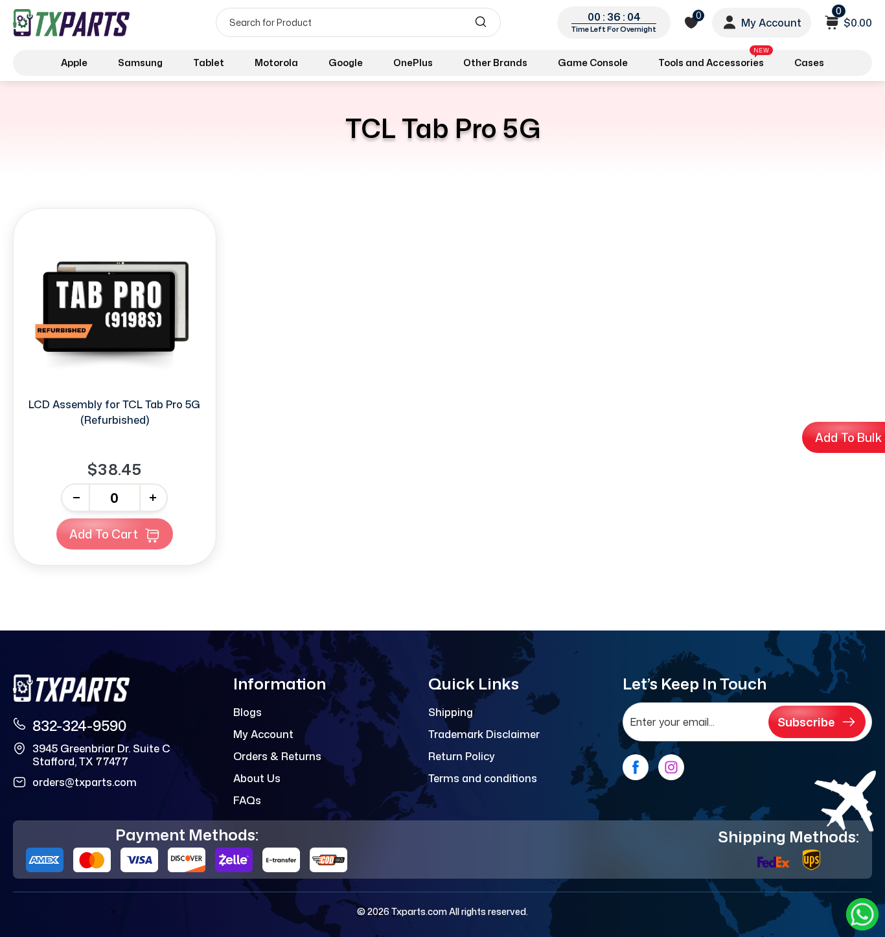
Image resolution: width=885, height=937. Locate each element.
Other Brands (495, 62)
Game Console (593, 62)
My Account (263, 734)
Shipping (450, 712)
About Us (257, 778)
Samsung (140, 62)
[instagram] (671, 767)
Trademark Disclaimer (484, 734)
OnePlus (413, 62)
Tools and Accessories (713, 60)
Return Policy (461, 756)
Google (345, 62)
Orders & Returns (277, 756)
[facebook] (636, 767)
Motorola (276, 62)
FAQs (247, 800)
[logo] (72, 22)
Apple (74, 62)
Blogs (247, 712)
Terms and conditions (482, 778)
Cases (809, 62)
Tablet (208, 62)
